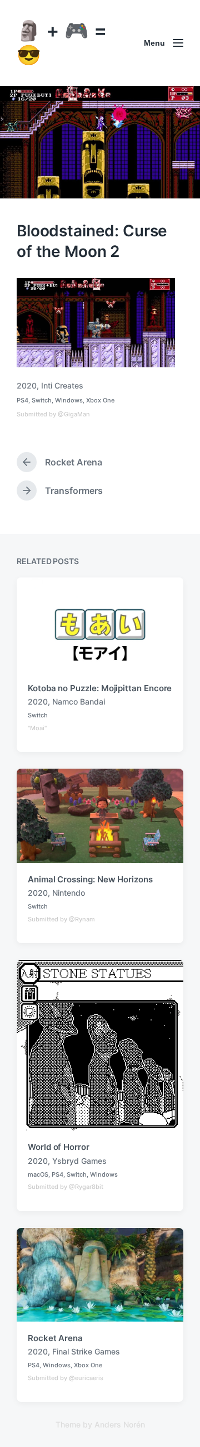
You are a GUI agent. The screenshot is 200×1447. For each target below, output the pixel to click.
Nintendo (68, 892)
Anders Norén (119, 1424)
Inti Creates (62, 385)
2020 (27, 385)
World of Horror (58, 1147)
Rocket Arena (55, 1338)
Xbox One (100, 400)
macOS (38, 1174)
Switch (42, 400)
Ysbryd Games (79, 1161)
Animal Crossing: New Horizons (90, 879)
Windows (69, 400)
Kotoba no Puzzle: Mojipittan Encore (100, 688)
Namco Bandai (78, 701)
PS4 (22, 400)
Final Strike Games (86, 1351)
